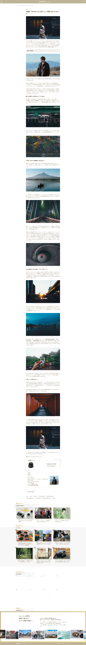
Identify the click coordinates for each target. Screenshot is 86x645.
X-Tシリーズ (35, 496)
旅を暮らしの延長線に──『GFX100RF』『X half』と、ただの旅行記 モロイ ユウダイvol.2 (25, 561)
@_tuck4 (28, 100)
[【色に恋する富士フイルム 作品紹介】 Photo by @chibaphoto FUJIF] (49, 582)
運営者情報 (59, 643)
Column (19, 559)
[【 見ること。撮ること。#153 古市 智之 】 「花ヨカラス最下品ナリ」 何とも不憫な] (36, 595)
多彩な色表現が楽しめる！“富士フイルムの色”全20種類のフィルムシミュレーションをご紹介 (44, 544)
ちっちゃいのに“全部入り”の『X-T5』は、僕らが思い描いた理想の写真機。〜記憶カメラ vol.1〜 (62, 561)
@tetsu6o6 (37, 100)
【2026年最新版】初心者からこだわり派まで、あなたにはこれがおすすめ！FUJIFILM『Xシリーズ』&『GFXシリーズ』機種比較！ (25, 544)
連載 (53, 498)
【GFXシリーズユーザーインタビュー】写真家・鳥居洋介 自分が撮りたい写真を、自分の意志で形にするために (44, 561)
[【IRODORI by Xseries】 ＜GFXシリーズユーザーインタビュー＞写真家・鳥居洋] (22, 595)
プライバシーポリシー (67, 643)
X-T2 (31, 496)
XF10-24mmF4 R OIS (42, 496)
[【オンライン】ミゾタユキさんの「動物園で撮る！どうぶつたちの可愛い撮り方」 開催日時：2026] (63, 582)
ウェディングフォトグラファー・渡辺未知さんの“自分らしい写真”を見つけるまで (44, 521)
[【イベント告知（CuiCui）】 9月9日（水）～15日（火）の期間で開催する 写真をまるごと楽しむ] (22, 582)
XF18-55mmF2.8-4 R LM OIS (30, 498)
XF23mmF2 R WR (36, 340)
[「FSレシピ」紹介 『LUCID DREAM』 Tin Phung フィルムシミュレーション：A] (49, 595)
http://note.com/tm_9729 (34, 485)
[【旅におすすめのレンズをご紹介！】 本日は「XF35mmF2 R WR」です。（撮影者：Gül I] (36, 582)
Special (19, 519)
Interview (38, 559)
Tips (18, 5)
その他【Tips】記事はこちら (31, 491)
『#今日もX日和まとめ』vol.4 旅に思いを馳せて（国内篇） (25, 521)
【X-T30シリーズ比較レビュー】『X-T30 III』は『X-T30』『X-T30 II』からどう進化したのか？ (62, 544)
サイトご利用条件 (62, 643)
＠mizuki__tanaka (51, 46)
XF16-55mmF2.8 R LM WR (49, 339)
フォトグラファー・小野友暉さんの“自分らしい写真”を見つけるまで (62, 521)
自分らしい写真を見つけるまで (47, 498)
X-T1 (27, 496)
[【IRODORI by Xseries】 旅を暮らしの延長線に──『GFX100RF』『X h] (63, 595)
